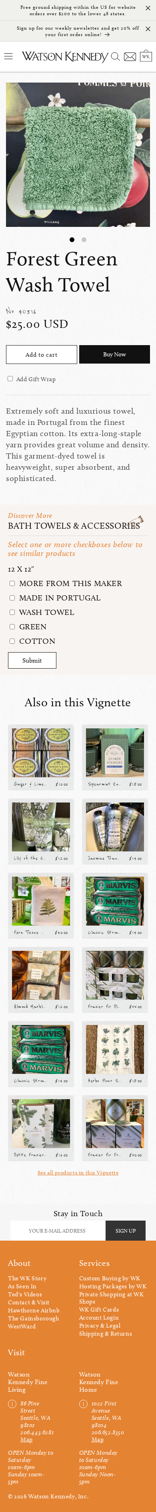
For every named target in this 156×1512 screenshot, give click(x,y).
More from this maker (69, 583)
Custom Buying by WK (109, 1278)
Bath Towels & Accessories (74, 525)
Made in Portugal (58, 597)
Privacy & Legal (100, 1325)
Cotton (36, 641)
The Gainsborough (33, 1318)
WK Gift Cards (99, 1309)
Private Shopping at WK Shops (111, 1298)
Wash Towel (45, 612)
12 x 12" (21, 569)
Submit (32, 660)
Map (26, 1439)
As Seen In (22, 1286)
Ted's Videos (25, 1294)
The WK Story (27, 1278)
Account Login (99, 1317)
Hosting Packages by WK (113, 1286)
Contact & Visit (29, 1302)
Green (32, 626)
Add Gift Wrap (36, 379)
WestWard (22, 1326)
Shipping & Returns (105, 1333)
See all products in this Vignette (78, 1172)
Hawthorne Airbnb (34, 1310)
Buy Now (114, 354)
